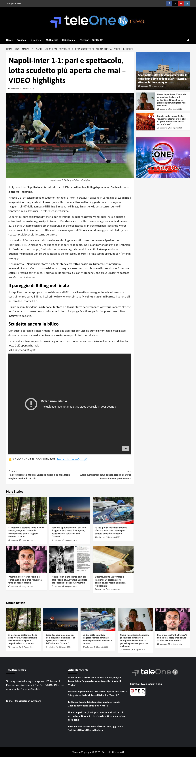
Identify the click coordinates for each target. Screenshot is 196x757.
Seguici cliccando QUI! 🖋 (72, 459)
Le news (34, 40)
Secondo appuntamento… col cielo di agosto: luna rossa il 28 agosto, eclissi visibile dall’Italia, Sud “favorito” (97, 693)
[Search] (188, 40)
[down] (40, 40)
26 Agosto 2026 (27, 540)
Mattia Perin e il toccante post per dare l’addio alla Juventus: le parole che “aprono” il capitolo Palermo (69, 579)
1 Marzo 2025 (28, 88)
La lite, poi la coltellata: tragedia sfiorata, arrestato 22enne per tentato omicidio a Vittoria (111, 530)
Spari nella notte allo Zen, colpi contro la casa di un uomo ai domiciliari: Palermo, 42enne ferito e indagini (162, 78)
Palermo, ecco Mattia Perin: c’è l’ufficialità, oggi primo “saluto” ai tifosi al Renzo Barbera (25, 579)
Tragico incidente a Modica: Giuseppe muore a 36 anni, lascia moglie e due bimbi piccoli (39, 475)
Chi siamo (67, 40)
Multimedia (52, 40)
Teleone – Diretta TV (91, 40)
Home (9, 40)
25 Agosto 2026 (114, 589)
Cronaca (21, 40)
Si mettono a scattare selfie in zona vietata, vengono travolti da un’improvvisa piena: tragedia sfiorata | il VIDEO (95, 681)
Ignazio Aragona (32, 700)
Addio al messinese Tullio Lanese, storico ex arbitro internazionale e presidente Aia (105, 475)
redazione (15, 88)
